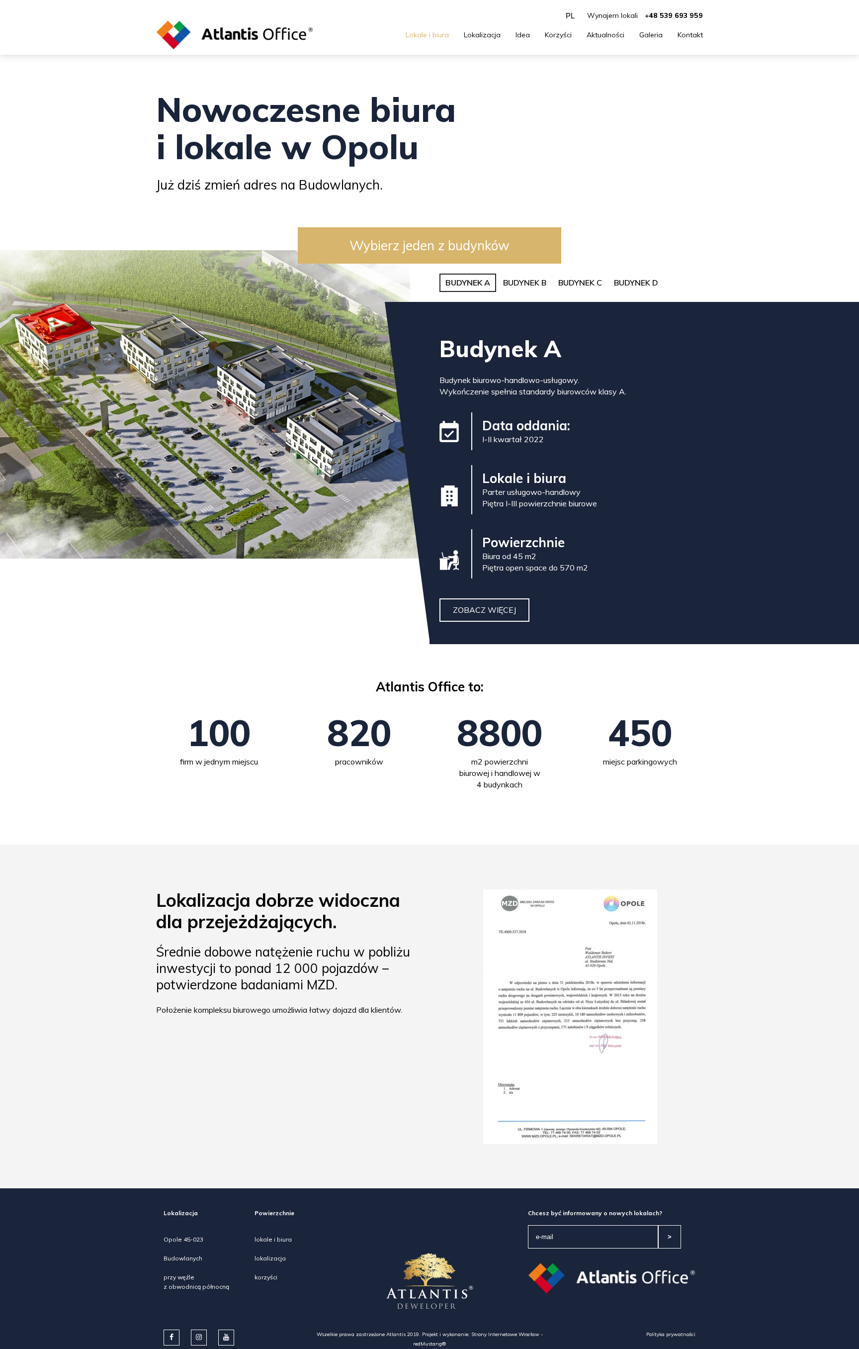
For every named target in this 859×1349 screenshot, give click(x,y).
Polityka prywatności (670, 1334)
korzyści (266, 1277)
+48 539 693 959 (674, 15)
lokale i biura (273, 1239)
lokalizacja (270, 1258)
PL (570, 15)
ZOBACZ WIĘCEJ (484, 610)
